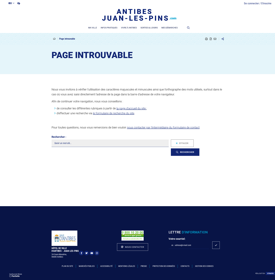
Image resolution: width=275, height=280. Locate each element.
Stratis (270, 273)
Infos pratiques (109, 28)
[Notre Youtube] (91, 253)
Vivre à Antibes (129, 28)
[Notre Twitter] (86, 253)
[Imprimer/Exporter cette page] (206, 39)
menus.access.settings (18, 3)
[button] (188, 27)
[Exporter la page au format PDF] (211, 39)
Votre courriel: (177, 238)
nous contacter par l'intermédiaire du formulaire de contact (163, 127)
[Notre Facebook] (81, 253)
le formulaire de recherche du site (113, 113)
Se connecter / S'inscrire (257, 3)
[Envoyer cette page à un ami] (215, 39)
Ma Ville (92, 28)
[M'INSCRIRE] (216, 245)
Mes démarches (169, 28)
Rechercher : (59, 136)
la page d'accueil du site (131, 108)
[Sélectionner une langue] (11, 3)
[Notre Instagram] (97, 253)
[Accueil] (54, 39)
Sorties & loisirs (149, 28)
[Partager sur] (223, 39)
